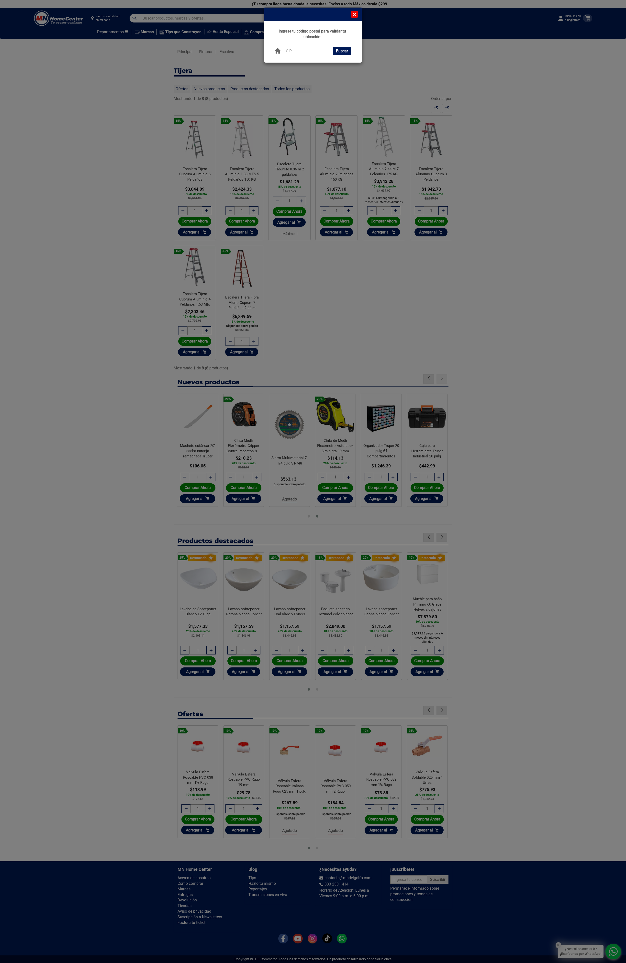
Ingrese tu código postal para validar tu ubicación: (312, 34)
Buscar (342, 51)
